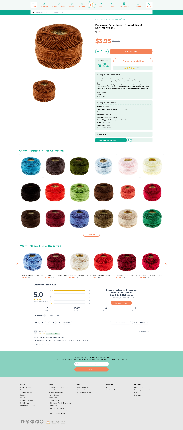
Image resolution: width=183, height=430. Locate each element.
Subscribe (52, 390)
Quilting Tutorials (26, 400)
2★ (53, 323)
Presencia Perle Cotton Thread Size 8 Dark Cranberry (56, 275)
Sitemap (137, 395)
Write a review (121, 303)
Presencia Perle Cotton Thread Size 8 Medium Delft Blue (32, 275)
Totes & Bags (54, 400)
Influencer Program (28, 405)
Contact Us (138, 387)
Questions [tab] (54, 315)
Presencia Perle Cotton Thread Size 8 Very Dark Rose (127, 275)
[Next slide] (166, 265)
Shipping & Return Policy (143, 390)
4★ (42, 323)
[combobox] (91, 12)
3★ (47, 323)
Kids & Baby (53, 398)
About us (23, 398)
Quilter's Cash (25, 387)
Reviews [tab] (40, 315)
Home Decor (54, 395)
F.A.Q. (136, 392)
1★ (59, 323)
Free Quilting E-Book (57, 413)
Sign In (108, 387)
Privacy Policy (82, 387)
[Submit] (33, 12)
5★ (36, 323)
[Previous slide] (17, 265)
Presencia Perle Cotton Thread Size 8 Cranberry (150, 275)
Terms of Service (83, 390)
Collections (53, 405)
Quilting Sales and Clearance (60, 387)
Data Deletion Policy (85, 392)
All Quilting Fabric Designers (60, 403)
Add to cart (131, 51)
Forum (22, 395)
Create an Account (113, 390)
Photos (68, 323)
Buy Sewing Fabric (56, 392)
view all (91, 235)
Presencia (102, 31)
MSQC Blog (24, 403)
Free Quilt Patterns (56, 408)
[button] (33, 4)
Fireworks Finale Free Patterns (61, 411)
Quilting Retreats (26, 392)
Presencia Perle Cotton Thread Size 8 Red (103, 275)
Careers (23, 390)
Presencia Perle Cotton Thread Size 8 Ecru (79, 275)
